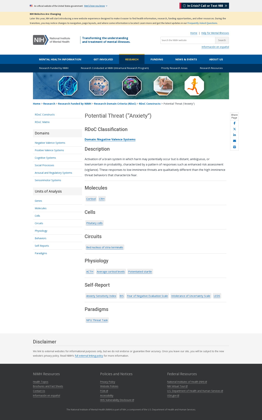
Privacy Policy (107, 381)
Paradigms (41, 253)
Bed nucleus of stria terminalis (104, 247)
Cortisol (91, 198)
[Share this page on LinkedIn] (234, 135)
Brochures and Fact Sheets (48, 386)
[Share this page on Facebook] (234, 123)
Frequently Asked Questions (202, 23)
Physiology (41, 230)
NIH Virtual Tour (176, 386)
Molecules (41, 208)
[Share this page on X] (234, 129)
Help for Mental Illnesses (215, 33)
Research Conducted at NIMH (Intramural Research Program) (115, 68)
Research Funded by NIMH (53, 68)
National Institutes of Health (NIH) (186, 381)
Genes (38, 200)
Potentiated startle (140, 271)
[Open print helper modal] (234, 147)
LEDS (217, 296)
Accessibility (106, 395)
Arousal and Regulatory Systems (53, 172)
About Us (216, 59)
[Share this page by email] (234, 141)
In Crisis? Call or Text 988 (205, 6)
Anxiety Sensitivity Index (101, 296)
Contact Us (39, 391)
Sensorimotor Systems (48, 180)
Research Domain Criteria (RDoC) (115, 103)
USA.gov (172, 395)
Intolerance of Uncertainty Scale (190, 296)
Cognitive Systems (45, 157)
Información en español (215, 47)
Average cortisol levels (111, 271)
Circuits (39, 223)
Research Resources (211, 68)
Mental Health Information (60, 59)
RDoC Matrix (42, 122)
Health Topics (40, 381)
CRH (102, 198)
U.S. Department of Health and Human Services (194, 391)
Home (193, 33)
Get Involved (103, 59)
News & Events (186, 59)
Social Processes (44, 165)
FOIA (103, 391)
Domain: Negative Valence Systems (110, 139)
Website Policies (109, 386)
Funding (157, 59)
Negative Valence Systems (50, 142)
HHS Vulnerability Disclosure (116, 400)
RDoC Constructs (150, 103)
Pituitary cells (94, 223)
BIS (122, 296)
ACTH (89, 271)
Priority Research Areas (174, 68)
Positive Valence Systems (49, 150)
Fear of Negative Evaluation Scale (147, 296)
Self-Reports (42, 245)
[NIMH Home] (51, 40)
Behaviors (40, 238)
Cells (37, 215)
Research (131, 59)
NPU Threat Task (97, 320)
